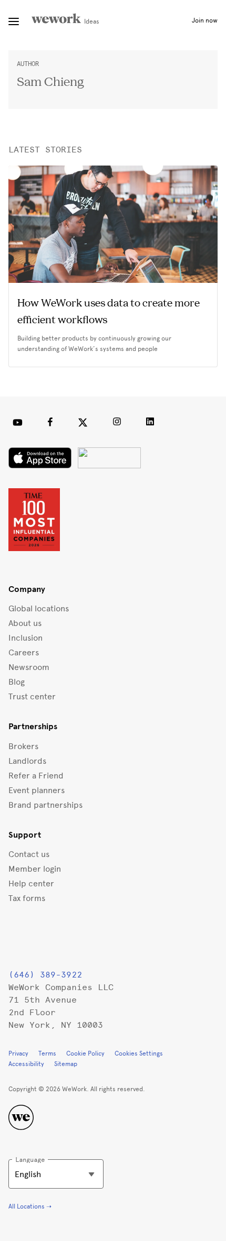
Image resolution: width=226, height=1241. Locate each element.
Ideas (91, 21)
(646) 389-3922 (45, 975)
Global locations (38, 608)
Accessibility (26, 1064)
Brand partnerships (45, 805)
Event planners (36, 790)
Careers (23, 652)
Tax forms (26, 898)
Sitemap (65, 1064)
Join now (205, 20)
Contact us (28, 854)
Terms (47, 1053)
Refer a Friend (36, 776)
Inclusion (25, 638)
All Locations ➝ (30, 1206)
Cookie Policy (85, 1053)
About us (25, 623)
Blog (16, 682)
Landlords (27, 761)
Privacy (18, 1053)
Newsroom (28, 667)
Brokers (23, 746)
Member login (34, 869)
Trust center (32, 696)
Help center (31, 883)
